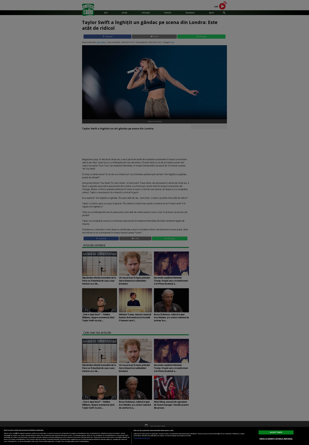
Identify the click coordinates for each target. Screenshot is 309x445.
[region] (154, 436)
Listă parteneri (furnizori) (142, 438)
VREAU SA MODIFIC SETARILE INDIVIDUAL (276, 439)
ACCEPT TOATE (276, 432)
